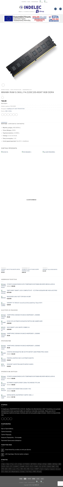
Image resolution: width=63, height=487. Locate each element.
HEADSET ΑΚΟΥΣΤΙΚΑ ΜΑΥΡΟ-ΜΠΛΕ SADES (10, 270)
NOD (10, 469)
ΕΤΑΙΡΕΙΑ (24, 1)
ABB (60, 464)
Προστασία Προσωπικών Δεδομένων (11, 440)
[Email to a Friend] (11, 114)
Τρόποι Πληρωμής (6, 434)
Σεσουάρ (22, 471)
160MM (49, 464)
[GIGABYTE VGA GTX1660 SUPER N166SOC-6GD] (31, 209)
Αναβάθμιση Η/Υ (27, 89)
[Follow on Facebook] (2, 419)
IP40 (3, 469)
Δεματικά (53, 469)
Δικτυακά (58, 469)
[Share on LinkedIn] (16, 114)
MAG (6, 469)
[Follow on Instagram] (5, 419)
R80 (28, 469)
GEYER (44, 466)
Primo (18, 469)
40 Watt (39, 464)
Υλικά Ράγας (29, 471)
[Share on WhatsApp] (2, 114)
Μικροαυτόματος (15, 471)
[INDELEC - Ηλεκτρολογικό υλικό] (31, 9)
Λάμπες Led (7, 471)
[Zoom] (3, 85)
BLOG (29, 1)
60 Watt (44, 464)
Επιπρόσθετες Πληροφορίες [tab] (16, 123)
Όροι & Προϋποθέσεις (7, 428)
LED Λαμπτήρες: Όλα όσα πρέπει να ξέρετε (17, 454)
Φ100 (34, 471)
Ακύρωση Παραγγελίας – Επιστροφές (11, 437)
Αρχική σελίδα (5, 89)
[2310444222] (18, 2)
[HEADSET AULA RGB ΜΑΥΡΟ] (52, 209)
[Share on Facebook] (5, 114)
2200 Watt (55, 464)
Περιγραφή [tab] (4, 123)
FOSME (36, 466)
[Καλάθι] (60, 9)
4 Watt (7, 464)
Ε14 (2, 471)
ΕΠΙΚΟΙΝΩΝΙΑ (34, 1)
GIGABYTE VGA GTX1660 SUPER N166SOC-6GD (30, 270)
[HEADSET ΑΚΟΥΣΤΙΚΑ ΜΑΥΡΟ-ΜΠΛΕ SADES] (10, 209)
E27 (11, 466)
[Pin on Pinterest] (13, 114)
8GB (6, 111)
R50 (22, 469)
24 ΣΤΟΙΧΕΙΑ (26, 464)
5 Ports (12, 464)
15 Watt (20, 464)
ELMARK (22, 466)
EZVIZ (27, 466)
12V (16, 464)
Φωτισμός (39, 471)
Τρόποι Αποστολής (6, 431)
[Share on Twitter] (8, 114)
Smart (32, 469)
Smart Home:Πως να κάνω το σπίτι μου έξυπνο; (18, 449)
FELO (31, 466)
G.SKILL (10, 111)
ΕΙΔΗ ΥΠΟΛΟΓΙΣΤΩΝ (16, 89)
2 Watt (3, 464)
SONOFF (37, 469)
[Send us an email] (8, 419)
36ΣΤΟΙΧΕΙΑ (33, 464)
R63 (25, 469)
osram (14, 469)
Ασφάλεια (47, 469)
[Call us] (11, 419)
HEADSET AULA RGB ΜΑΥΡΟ (50, 269)
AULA (7, 466)
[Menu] (2, 9)
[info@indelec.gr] (16, 2)
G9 (40, 466)
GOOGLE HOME (51, 466)
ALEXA (3, 466)
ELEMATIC (16, 466)
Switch (41, 469)
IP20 (57, 466)
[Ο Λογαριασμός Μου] (55, 9)
